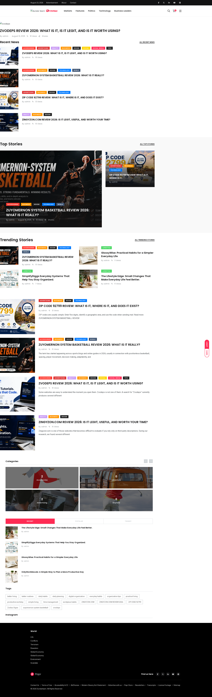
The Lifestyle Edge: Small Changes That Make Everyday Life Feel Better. (126, 277)
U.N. (32, 637)
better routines (27, 596)
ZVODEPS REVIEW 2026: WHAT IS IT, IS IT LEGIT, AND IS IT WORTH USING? (60, 30)
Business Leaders (122, 10)
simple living (33, 602)
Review (76, 48)
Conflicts (34, 641)
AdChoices (75, 685)
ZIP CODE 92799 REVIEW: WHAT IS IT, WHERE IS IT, (129, 176)
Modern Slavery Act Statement (94, 685)
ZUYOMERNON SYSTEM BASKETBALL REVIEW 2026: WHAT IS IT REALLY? (63, 75)
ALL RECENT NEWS (147, 42)
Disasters (34, 648)
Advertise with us (115, 685)
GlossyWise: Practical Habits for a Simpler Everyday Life (127, 254)
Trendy (128, 521)
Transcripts (151, 685)
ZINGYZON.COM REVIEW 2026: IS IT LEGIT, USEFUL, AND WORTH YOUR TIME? (66, 119)
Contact (73, 3)
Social (86, 48)
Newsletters (140, 685)
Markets (68, 10)
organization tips (114, 596)
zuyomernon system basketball (35, 608)
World (76, 70)
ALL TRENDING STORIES (145, 240)
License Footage (164, 685)
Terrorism (34, 644)
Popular (79, 521)
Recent (30, 521)
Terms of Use (47, 685)
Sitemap (177, 685)
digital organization (77, 596)
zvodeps (56, 608)
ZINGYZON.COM (87, 602)
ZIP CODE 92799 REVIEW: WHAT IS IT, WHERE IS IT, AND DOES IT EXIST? (63, 97)
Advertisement (52, 3)
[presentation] (146, 461)
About (64, 3)
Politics (91, 10)
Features (80, 10)
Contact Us (35, 685)
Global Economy (37, 652)
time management (50, 602)
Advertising (43, 48)
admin (26, 531)
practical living (132, 596)
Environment (36, 659)
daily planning (58, 596)
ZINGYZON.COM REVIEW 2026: (111, 602)
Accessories (28, 48)
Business (66, 48)
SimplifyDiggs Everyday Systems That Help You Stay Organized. (46, 277)
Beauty (55, 48)
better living (12, 596)
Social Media (98, 48)
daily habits (43, 596)
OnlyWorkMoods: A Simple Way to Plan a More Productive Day (52, 572)
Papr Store (128, 685)
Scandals (34, 663)
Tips (109, 48)
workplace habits (70, 602)
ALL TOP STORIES (147, 144)
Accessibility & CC (61, 685)
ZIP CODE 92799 (134, 602)
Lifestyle (106, 248)
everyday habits (96, 596)
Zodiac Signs (12, 608)
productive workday (15, 602)
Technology (105, 10)
